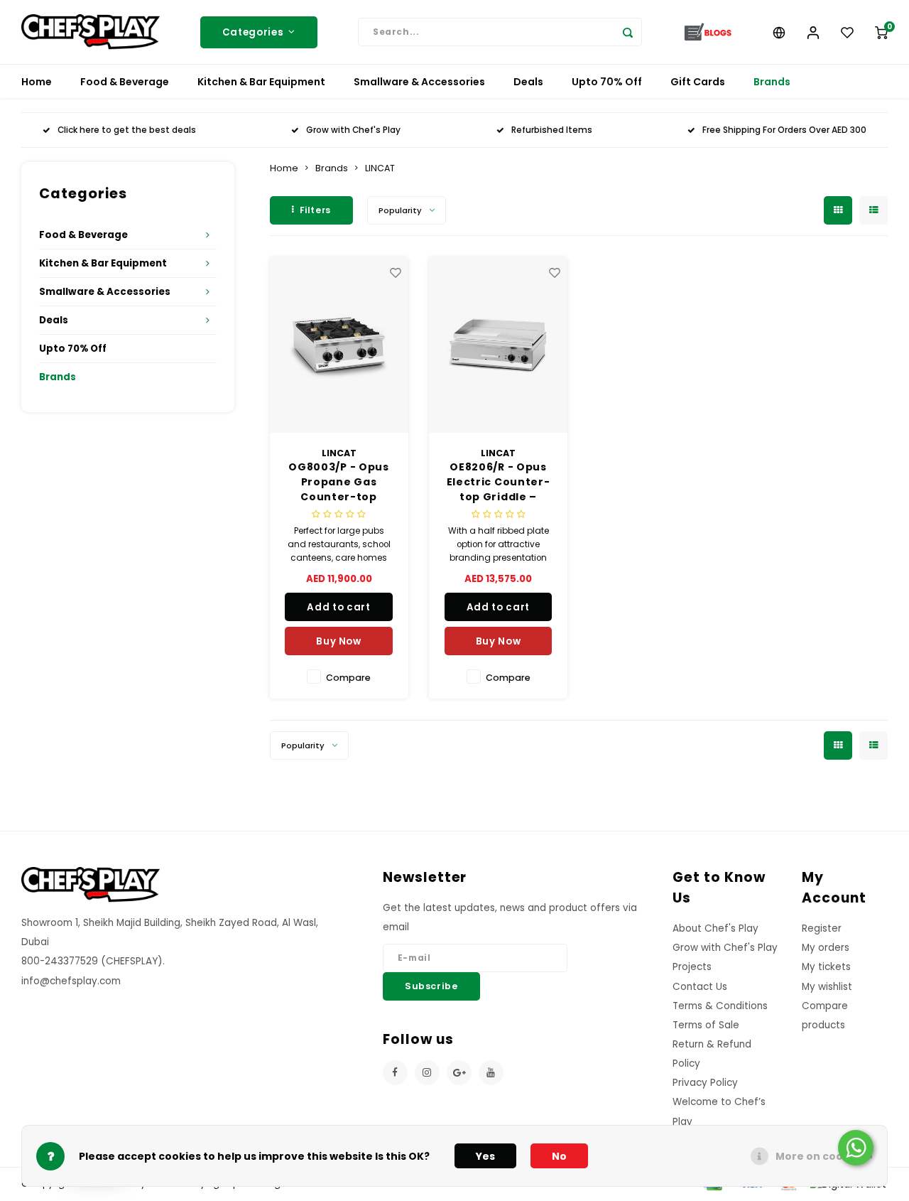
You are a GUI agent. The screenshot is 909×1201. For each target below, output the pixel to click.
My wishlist (827, 986)
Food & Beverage (124, 82)
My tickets (826, 967)
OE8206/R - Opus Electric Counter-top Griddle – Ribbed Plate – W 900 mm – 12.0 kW (498, 482)
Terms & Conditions (720, 1006)
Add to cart (338, 607)
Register (822, 928)
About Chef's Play (715, 928)
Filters (315, 210)
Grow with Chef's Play (353, 130)
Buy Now (338, 641)
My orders (825, 947)
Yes (485, 1156)
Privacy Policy (705, 1082)
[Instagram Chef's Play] (427, 1072)
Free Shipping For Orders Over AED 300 (784, 130)
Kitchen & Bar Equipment (261, 82)
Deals (528, 82)
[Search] (628, 32)
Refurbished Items (551, 130)
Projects (692, 967)
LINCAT (380, 168)
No (559, 1156)
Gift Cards (697, 82)
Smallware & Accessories (419, 82)
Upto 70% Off (607, 82)
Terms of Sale (706, 1025)
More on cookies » (824, 1156)
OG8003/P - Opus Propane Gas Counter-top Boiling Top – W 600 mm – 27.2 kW (338, 482)
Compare (348, 678)
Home (36, 82)
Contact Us (700, 986)
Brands (771, 82)
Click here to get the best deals (127, 130)
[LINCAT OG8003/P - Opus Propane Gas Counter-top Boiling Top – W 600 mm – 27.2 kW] (339, 345)
